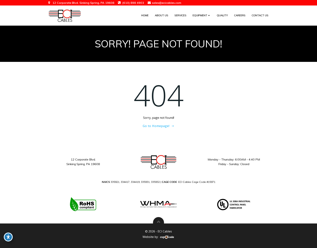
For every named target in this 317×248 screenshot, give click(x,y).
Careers (239, 15)
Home (145, 15)
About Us (161, 15)
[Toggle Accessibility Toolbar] (8, 237)
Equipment (200, 15)
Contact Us (260, 15)
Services (180, 15)
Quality (222, 15)
